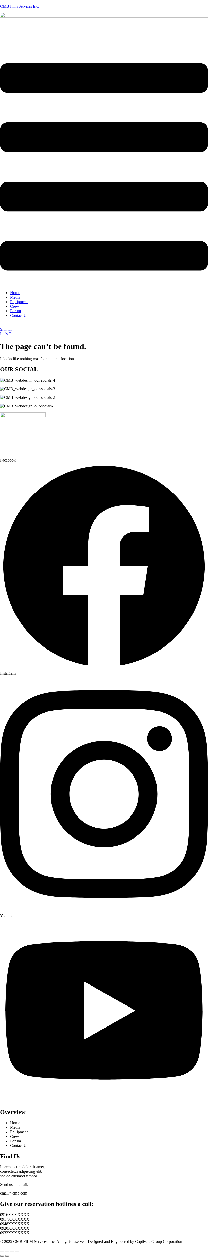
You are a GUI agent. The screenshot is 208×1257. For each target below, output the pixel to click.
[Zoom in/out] (2, 1251)
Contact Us (19, 315)
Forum (15, 311)
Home (15, 292)
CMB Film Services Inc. (19, 6)
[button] (104, 167)
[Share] (12, 1251)
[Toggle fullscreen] (7, 1251)
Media (15, 297)
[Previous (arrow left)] (2, 1256)
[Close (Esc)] (17, 1251)
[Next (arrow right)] (7, 1256)
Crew (14, 306)
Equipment (19, 302)
